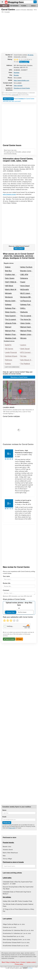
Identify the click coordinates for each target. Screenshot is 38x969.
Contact (23, 962)
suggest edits (15, 94)
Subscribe (7, 822)
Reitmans (8, 360)
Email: (4, 817)
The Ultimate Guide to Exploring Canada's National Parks (18, 905)
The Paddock (25, 363)
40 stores (30, 55)
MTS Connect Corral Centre (27, 352)
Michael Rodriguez (22, 92)
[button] (19, 393)
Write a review (24, 62)
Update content (31, 962)
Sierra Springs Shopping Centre (16, 939)
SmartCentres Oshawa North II (16, 942)
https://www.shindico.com (21, 80)
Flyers (23, 6)
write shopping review (9, 194)
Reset (20, 639)
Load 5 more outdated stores (12, 367)
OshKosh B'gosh (11, 356)
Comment (6, 590)
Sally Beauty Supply (27, 360)
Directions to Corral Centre (22, 88)
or (19, 605)
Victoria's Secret (8, 849)
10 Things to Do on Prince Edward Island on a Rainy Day (18, 910)
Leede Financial (11, 352)
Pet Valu (23, 356)
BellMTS (8, 345)
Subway (8, 363)
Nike (4, 856)
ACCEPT (25, 968)
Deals (33, 6)
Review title (6, 583)
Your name (6, 576)
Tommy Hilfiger (7, 859)
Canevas (9, 927)
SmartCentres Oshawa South (15, 945)
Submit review (9, 639)
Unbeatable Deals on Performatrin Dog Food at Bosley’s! (17, 893)
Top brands (14, 6)
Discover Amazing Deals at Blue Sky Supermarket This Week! (18, 888)
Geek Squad (25, 348)
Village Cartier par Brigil (14, 924)
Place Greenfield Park (13, 936)
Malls (5, 6)
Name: (4, 810)
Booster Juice (7, 846)
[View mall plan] (19, 430)
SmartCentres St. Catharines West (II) (18, 930)
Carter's (23, 345)
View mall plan (18, 85)
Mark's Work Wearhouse (10, 853)
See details (30, 968)
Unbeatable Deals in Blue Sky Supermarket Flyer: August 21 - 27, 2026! (18, 883)
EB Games (9, 348)
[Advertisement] (19, 33)
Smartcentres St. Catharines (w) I (17, 933)
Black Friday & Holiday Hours (10, 962)
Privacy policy (11, 828)
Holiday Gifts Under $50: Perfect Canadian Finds (17, 901)
